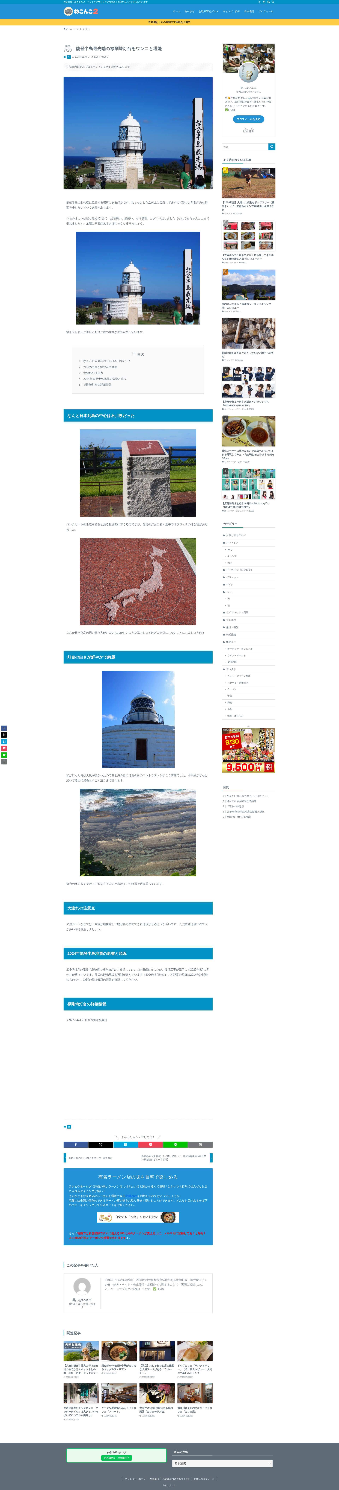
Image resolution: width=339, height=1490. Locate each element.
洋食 (229, 709)
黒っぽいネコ (82, 1300)
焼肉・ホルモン (235, 716)
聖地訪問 (232, 662)
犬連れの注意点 (93, 372)
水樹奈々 (231, 642)
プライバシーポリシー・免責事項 (142, 1479)
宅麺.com (131, 1195)
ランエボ (231, 619)
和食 (229, 702)
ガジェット (232, 577)
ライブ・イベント (236, 655)
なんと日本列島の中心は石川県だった (107, 361)
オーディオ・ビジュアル (240, 649)
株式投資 (231, 634)
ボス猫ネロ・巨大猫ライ (116, 1458)
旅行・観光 (232, 627)
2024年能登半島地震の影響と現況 (104, 378)
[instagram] (264, 2)
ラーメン (232, 689)
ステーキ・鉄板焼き (237, 683)
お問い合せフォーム (204, 1479)
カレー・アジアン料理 (238, 676)
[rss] (268, 2)
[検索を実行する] (271, 146)
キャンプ (232, 556)
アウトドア (232, 542)
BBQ (229, 549)
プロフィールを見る (249, 119)
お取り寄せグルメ (236, 535)
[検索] (273, 2)
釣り (229, 563)
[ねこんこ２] (81, 11)
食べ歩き (231, 669)
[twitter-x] (259, 2)
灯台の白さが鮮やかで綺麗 (100, 367)
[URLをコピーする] (200, 1145)
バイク (230, 584)
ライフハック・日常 (237, 612)
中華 (229, 696)
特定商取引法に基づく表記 (176, 1479)
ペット (230, 592)
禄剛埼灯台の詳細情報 (97, 384)
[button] (76, 1145)
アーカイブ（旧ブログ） (239, 569)
